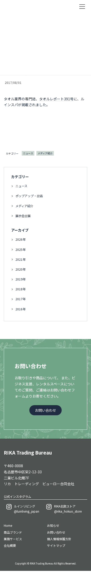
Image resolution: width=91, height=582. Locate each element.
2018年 (20, 289)
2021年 (20, 259)
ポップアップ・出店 (29, 196)
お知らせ (53, 525)
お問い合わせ (56, 532)
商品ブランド (13, 532)
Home (8, 525)
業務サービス (13, 539)
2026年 (20, 239)
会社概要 (10, 545)
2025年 (20, 249)
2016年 (20, 309)
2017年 (20, 299)
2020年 (20, 269)
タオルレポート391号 (56, 98)
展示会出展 (23, 215)
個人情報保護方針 (59, 539)
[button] (45, 410)
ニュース (28, 153)
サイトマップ (56, 545)
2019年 (20, 279)
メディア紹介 (45, 153)
